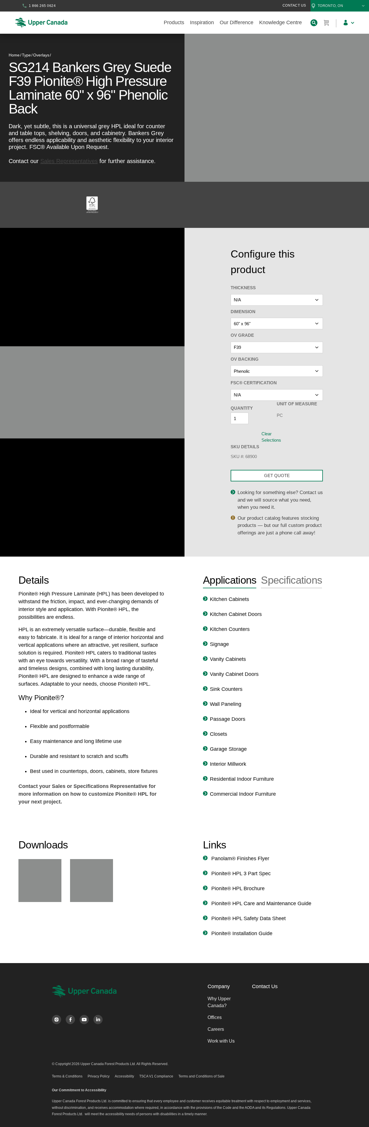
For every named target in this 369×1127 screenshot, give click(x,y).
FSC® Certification (254, 382)
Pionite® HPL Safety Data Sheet (248, 918)
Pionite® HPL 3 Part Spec (240, 873)
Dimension (243, 311)
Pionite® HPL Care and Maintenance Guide (260, 903)
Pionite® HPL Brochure (237, 888)
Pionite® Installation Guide (241, 933)
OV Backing (245, 359)
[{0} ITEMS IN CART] (326, 22)
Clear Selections (271, 437)
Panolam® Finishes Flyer (239, 858)
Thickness (243, 287)
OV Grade (242, 335)
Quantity (242, 408)
